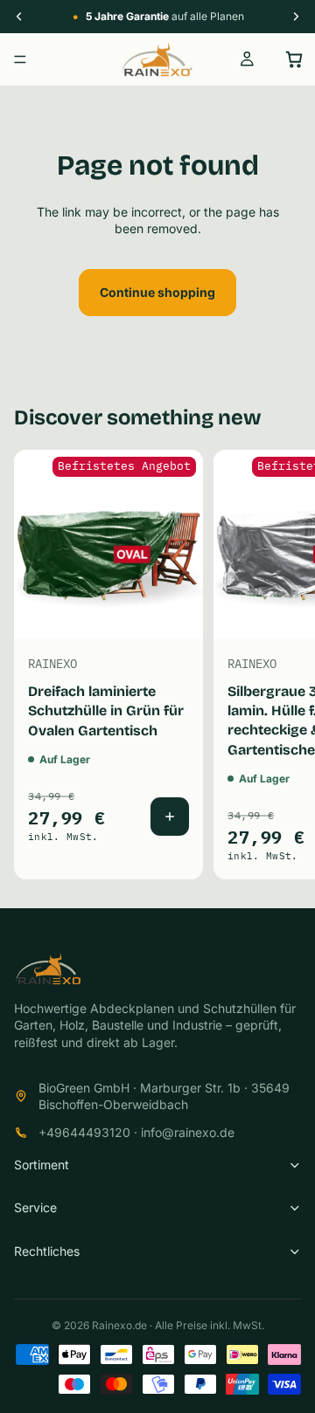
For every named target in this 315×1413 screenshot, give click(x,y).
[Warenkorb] (294, 59)
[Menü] (20, 59)
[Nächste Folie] (281, 664)
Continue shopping (157, 292)
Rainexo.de (119, 1325)
